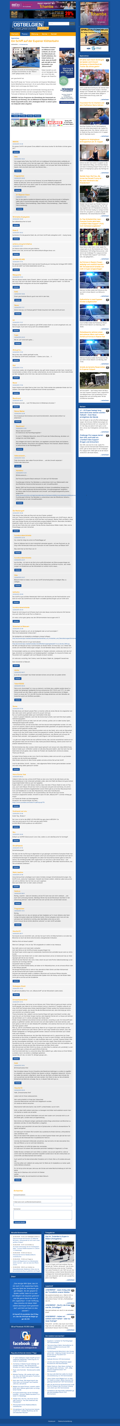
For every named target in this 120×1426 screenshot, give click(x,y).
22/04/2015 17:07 (18, 246)
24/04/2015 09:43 (19, 686)
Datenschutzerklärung (65, 1421)
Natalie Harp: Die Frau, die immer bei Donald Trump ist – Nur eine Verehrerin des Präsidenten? (25, 1400)
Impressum (51, 1421)
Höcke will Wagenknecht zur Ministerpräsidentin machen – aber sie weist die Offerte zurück (26, 1262)
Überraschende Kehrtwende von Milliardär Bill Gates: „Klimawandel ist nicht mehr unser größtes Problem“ (26, 1240)
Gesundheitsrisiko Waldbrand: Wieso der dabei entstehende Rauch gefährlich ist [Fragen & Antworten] (26, 1270)
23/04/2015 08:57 (19, 672)
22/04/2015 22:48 (18, 628)
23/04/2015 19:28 (18, 834)
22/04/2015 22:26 (19, 413)
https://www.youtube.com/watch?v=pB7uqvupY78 (28, 802)
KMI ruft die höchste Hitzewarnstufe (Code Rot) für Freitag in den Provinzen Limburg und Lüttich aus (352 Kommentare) (60, 1386)
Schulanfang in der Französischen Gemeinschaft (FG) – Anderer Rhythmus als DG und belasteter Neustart (26, 1410)
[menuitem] (15, 34)
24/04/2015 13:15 (18, 1002)
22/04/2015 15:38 (18, 144)
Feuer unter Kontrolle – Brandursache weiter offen (26, 1370)
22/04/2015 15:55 (18, 219)
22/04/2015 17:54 (18, 367)
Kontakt (54, 34)
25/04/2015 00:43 (19, 1090)
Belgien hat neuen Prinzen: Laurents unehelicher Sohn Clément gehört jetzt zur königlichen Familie (26, 1388)
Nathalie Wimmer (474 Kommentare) (58, 1359)
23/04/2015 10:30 (19, 458)
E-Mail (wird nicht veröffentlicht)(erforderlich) (27, 1202)
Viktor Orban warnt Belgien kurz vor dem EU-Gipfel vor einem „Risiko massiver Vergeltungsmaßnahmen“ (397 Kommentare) (60, 1380)
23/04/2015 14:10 (21, 197)
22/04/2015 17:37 (18, 322)
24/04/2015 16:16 (19, 1065)
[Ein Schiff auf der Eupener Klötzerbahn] (26, 57)
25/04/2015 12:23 (21, 473)
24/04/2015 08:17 (18, 933)
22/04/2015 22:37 (19, 560)
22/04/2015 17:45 (18, 352)
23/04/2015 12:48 (18, 813)
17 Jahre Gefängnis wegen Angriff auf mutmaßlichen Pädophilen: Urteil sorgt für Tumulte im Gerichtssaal (26, 1359)
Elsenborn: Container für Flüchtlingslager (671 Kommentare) (60, 1341)
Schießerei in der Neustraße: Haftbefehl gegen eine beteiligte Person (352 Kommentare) (60, 1392)
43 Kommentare (23, 44)
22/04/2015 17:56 (18, 385)
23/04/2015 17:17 (19, 307)
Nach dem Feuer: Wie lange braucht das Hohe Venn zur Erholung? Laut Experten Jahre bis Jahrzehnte (25, 1382)
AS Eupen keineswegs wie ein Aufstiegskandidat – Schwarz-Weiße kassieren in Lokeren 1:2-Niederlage (26, 1248)
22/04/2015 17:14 (18, 261)
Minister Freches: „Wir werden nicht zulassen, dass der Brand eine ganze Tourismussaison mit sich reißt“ (26, 1376)
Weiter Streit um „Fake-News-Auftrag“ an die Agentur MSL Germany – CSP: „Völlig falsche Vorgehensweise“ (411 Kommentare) (60, 1368)
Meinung (34, 34)
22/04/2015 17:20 (18, 277)
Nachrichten (15, 38)
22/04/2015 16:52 (18, 232)
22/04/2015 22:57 (19, 577)
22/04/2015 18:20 (19, 159)
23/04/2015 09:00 (19, 178)
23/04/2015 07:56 (18, 708)
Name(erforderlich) (19, 1195)
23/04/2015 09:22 (18, 776)
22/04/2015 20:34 (18, 609)
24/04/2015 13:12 (19, 911)
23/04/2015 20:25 (19, 337)
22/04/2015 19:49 (18, 513)
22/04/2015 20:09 (18, 594)
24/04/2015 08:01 (19, 893)
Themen (25, 34)
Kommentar (17, 1209)
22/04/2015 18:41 (18, 400)
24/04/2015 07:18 (18, 848)
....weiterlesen (70, 1280)
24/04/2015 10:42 (18, 988)
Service (44, 34)
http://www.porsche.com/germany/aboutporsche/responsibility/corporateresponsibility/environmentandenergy (51, 495)
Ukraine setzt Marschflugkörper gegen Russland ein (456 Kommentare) (59, 1362)
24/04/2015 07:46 (18, 874)
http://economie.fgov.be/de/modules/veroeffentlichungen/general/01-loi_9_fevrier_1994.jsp (41, 644)
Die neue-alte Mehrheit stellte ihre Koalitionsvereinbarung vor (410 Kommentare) (60, 1374)
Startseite (15, 34)
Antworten (16, 152)
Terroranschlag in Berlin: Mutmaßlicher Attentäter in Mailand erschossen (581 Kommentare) (60, 1346)
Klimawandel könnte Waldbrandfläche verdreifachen (24, 1255)
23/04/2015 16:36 (19, 294)
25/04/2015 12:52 (21, 428)
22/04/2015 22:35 (19, 537)
